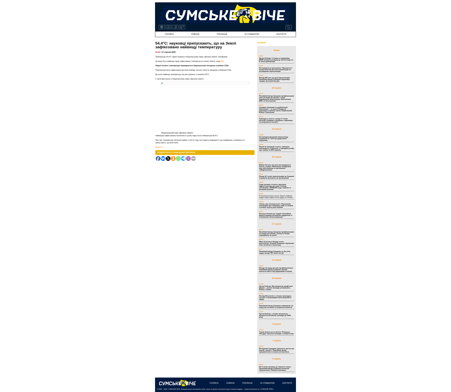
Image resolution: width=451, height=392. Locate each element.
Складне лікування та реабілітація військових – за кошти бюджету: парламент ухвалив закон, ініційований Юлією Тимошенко (275, 109)
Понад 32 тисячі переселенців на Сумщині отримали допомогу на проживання (276, 177)
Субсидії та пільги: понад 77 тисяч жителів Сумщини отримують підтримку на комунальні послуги (276, 120)
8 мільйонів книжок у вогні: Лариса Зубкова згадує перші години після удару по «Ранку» (276, 196)
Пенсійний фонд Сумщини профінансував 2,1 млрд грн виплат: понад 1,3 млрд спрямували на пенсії (276, 233)
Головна (169, 34)
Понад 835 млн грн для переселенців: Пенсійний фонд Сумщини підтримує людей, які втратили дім (274, 79)
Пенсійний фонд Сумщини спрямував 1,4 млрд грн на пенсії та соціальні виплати (276, 306)
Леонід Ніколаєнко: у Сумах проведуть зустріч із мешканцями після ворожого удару (275, 297)
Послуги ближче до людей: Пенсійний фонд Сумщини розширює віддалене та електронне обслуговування (275, 215)
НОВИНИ (261, 43)
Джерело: (159, 147)
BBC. (223, 61)
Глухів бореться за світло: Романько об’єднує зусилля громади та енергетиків (276, 333)
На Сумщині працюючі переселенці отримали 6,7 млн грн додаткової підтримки (273, 138)
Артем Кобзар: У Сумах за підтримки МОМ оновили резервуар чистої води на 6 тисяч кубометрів (276, 59)
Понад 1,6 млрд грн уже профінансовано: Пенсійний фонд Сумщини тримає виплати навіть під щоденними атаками (276, 269)
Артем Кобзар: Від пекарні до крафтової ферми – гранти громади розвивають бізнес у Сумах (276, 287)
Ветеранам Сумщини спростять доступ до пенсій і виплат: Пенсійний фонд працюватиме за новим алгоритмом (276, 350)
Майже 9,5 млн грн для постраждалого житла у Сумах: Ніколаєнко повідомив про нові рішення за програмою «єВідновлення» (275, 167)
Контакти (281, 34)
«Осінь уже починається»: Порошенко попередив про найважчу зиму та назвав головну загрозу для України (276, 205)
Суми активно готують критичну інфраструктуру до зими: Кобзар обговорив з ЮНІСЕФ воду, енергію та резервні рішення (275, 186)
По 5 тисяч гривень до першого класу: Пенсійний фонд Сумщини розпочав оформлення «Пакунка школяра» (275, 368)
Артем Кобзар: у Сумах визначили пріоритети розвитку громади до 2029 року (275, 315)
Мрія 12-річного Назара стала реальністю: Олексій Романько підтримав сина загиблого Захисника (276, 243)
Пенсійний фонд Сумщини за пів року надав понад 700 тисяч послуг (274, 252)
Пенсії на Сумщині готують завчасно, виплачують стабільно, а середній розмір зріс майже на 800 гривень (276, 148)
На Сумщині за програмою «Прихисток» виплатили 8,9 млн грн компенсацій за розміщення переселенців (275, 69)
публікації (222, 34)
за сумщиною (251, 34)
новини (195, 34)
